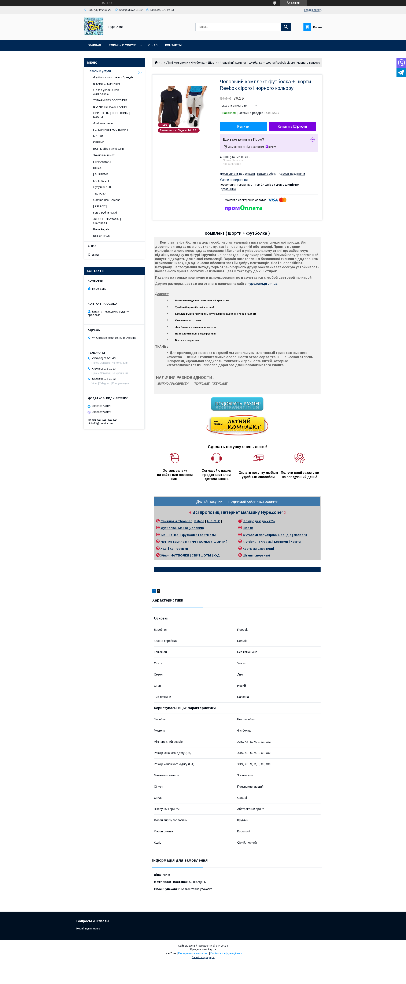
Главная (94, 45)
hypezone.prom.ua (262, 283)
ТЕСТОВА (99, 193)
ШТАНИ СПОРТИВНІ (106, 83)
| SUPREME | (101, 174)
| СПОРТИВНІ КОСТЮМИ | (110, 129)
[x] (158, 591)
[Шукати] (286, 27)
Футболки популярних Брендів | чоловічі (275, 535)
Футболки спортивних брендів (113, 77)
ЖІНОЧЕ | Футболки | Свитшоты (107, 220)
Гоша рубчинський (105, 212)
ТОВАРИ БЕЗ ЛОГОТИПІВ (110, 100)
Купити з (285, 126)
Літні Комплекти (177, 62)
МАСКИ (98, 136)
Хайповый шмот (103, 155)
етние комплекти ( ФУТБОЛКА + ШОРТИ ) (195, 541)
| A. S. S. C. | (101, 180)
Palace (199, 521)
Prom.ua (223, 945)
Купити (243, 126)
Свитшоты (169, 521)
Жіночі (165, 555)
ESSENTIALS (101, 235)
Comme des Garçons (106, 199)
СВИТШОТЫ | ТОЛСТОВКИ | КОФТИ (111, 114)
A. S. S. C (213, 521)
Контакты (173, 45)
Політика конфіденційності (226, 953)
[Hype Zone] (93, 34)
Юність (97, 168)
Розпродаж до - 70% (259, 521)
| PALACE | (100, 206)
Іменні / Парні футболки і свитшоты (188, 535)
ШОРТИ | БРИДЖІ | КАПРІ (110, 106)
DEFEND (98, 142)
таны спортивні (258, 555)
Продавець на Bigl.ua (203, 949)
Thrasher (185, 521)
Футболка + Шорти (204, 62)
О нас (153, 45)
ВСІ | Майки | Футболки (108, 148)
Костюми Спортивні (258, 548)
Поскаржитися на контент (193, 953)
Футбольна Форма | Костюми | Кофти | (272, 541)
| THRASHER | (102, 161)
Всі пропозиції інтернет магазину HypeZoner (237, 512)
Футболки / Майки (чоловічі (181, 528)
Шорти (248, 528)
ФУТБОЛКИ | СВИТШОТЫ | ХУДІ (196, 555)
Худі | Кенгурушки (174, 548)
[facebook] (154, 591)
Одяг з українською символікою (106, 91)
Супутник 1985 (102, 187)
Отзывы (93, 254)
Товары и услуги (122, 45)
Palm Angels (101, 229)
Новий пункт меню (88, 928)
